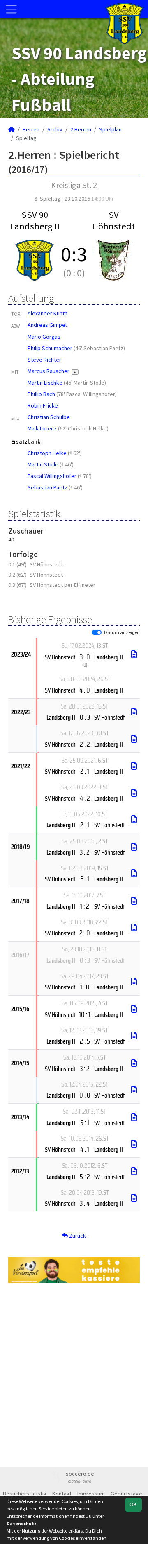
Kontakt (62, 1493)
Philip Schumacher (50, 348)
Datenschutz (22, 1523)
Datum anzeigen (122, 632)
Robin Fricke (43, 405)
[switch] (97, 632)
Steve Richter (44, 359)
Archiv (54, 129)
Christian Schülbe (49, 417)
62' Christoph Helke (83, 428)
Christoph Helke (47, 453)
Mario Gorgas (44, 336)
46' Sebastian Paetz (99, 348)
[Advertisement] (74, 1373)
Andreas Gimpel (47, 324)
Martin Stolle (43, 464)
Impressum (91, 1493)
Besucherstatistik (24, 1493)
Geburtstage (126, 1493)
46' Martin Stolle (84, 382)
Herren (31, 129)
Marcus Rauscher (52, 371)
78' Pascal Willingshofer (86, 394)
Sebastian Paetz (47, 487)
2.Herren (80, 129)
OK (133, 1504)
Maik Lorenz (42, 428)
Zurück (77, 1235)
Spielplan (110, 129)
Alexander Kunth (47, 313)
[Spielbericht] (134, 654)
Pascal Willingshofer (52, 476)
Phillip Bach (41, 394)
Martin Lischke (45, 382)
